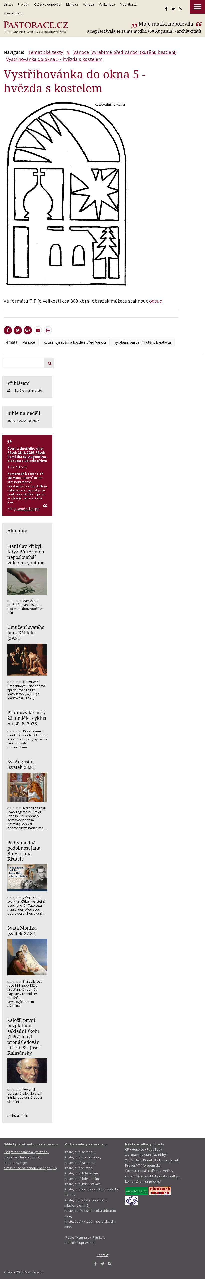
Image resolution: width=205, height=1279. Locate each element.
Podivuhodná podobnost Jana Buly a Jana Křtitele (24, 851)
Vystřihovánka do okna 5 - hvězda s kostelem (54, 59)
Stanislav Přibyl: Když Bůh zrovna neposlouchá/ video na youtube (26, 554)
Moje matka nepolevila (166, 23)
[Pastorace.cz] (36, 27)
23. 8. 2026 (32, 420)
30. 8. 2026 (15, 420)
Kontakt (102, 1255)
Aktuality (17, 531)
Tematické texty (45, 52)
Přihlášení (19, 383)
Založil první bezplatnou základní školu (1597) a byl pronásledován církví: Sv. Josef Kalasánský (24, 1036)
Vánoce (81, 52)
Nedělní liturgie (28, 508)
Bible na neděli (24, 413)
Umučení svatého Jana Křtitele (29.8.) (26, 632)
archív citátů (189, 31)
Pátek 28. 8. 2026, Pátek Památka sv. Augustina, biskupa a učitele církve (27, 456)
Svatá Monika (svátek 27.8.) (22, 930)
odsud (155, 301)
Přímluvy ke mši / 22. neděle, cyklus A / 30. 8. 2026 (27, 717)
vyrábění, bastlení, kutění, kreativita (142, 342)
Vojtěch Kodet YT (144, 1160)
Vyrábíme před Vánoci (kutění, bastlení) (134, 52)
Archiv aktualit (18, 1115)
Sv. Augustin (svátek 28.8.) (22, 764)
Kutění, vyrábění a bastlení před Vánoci (75, 342)
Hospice (138, 1149)
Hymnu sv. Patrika (89, 1237)
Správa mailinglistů (28, 390)
